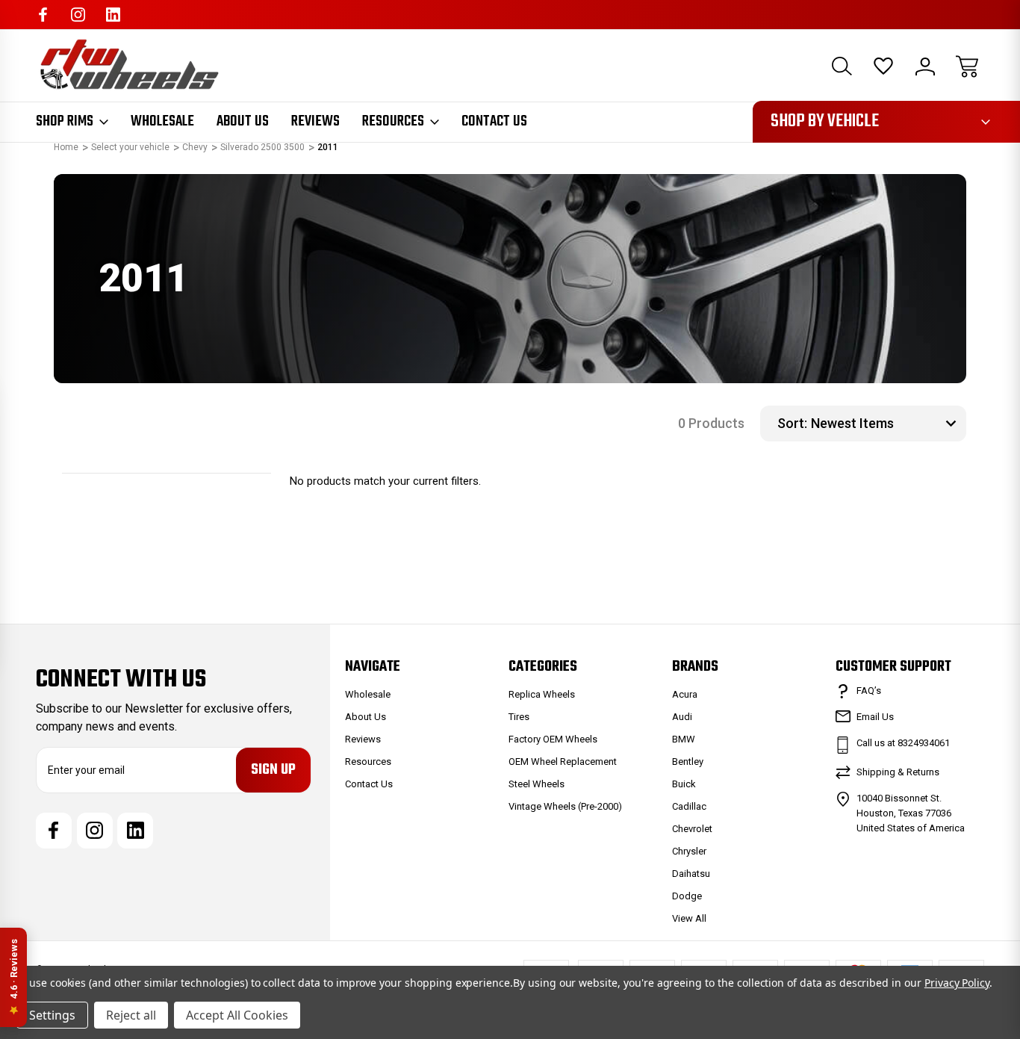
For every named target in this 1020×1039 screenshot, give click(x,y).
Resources (393, 121)
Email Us (875, 716)
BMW (683, 739)
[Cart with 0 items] (967, 66)
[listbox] (886, 423)
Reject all (131, 1015)
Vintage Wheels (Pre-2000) (565, 806)
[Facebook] (43, 14)
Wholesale (162, 121)
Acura (684, 694)
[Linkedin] (113, 14)
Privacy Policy (956, 983)
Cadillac (689, 806)
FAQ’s (868, 690)
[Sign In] (925, 66)
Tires (519, 716)
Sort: (792, 423)
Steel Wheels (537, 784)
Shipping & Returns (897, 772)
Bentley (687, 761)
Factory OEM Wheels (553, 739)
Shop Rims (64, 121)
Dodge (687, 896)
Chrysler (689, 851)
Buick (684, 784)
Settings (52, 1015)
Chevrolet (692, 828)
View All (689, 918)
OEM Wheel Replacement (563, 761)
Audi (682, 716)
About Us (243, 121)
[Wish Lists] (883, 66)
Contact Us (494, 121)
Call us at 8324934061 (903, 742)
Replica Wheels (542, 694)
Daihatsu (691, 873)
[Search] (841, 66)
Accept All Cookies (237, 1015)
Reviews (315, 121)
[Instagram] (78, 14)
